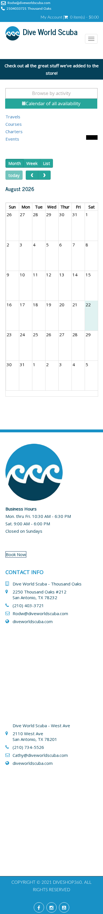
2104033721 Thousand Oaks (29, 8)
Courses (13, 124)
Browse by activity (51, 93)
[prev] (32, 175)
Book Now (16, 554)
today (14, 175)
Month (14, 163)
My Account (51, 17)
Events (12, 139)
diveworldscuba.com (33, 621)
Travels (12, 116)
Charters (14, 131)
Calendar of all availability (53, 103)
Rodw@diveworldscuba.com (28, 3)
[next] (44, 175)
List (46, 163)
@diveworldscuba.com (46, 755)
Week (31, 163)
